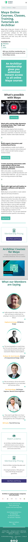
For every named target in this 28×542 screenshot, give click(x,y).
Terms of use (18, 536)
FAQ (16, 537)
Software (9, 7)
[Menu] (26, 2)
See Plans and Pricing (14, 239)
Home (3, 7)
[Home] (8, 2)
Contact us (17, 533)
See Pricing (14, 117)
